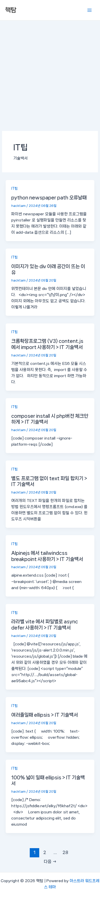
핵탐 (10, 10)
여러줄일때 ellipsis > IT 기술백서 (44, 714)
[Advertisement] (50, 73)
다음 (50, 861)
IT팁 (14, 188)
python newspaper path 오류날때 (49, 197)
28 (65, 852)
